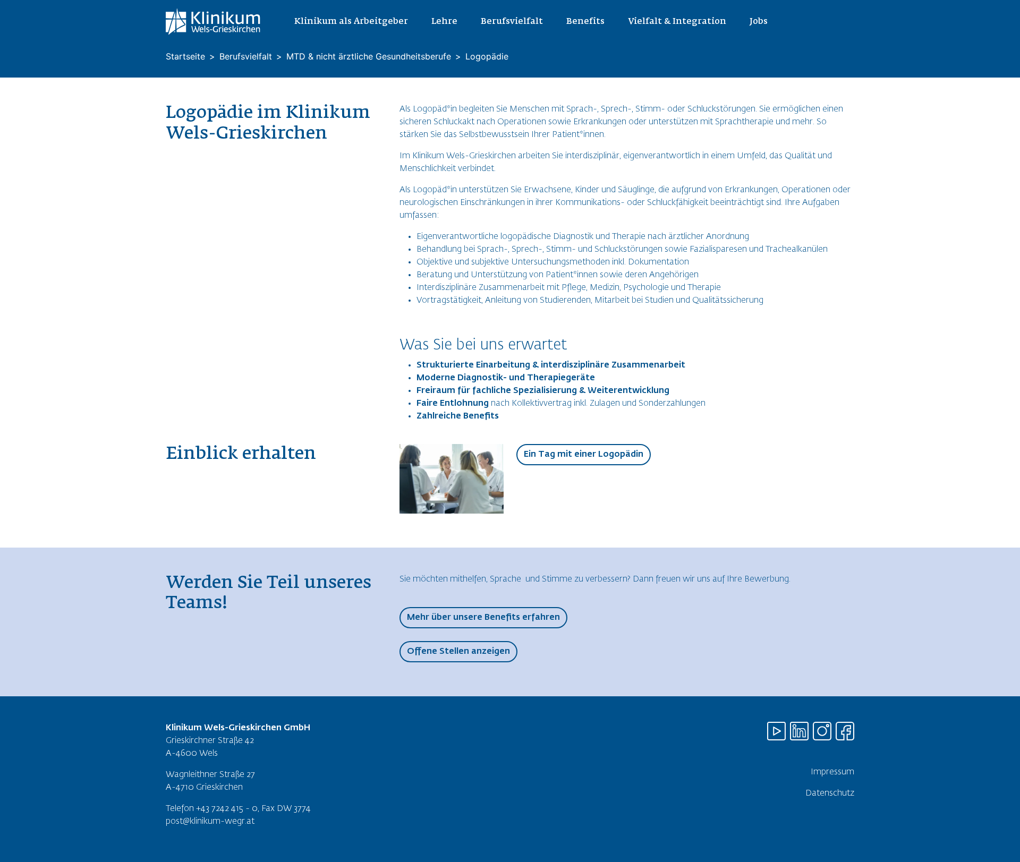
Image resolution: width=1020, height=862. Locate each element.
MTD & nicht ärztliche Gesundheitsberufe (368, 56)
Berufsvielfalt (245, 56)
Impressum (832, 772)
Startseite (185, 56)
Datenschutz (829, 793)
